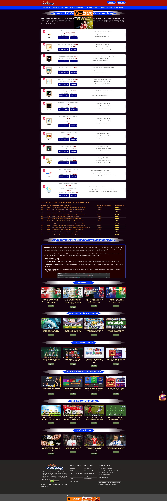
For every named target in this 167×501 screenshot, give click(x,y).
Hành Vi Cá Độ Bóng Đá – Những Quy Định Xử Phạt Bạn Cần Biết (72, 418)
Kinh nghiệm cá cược (105, 7)
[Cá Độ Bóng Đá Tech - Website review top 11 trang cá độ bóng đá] (47, 2)
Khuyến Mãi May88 (64, 37)
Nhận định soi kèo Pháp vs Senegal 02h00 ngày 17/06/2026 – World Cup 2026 (116, 301)
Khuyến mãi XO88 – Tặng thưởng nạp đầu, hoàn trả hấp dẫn (94, 389)
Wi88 (62, 158)
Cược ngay (74, 37)
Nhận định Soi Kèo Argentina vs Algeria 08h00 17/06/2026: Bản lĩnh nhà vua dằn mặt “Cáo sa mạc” (72, 301)
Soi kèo (116, 7)
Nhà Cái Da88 (62, 169)
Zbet (61, 91)
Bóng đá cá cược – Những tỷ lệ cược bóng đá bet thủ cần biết (51, 330)
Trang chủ (46, 7)
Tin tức (121, 7)
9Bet (60, 183)
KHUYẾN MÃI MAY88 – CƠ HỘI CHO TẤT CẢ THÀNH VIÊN (116, 389)
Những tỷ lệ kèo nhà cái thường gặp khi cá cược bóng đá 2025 (72, 330)
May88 (60, 102)
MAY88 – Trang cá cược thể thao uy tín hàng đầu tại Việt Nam (116, 360)
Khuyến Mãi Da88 (64, 176)
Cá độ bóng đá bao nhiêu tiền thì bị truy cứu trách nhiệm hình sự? (51, 418)
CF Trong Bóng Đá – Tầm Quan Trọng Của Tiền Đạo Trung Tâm (115, 418)
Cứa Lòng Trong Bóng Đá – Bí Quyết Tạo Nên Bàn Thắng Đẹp (94, 418)
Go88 (59, 484)
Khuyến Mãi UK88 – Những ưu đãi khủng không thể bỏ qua (73, 389)
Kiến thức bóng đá (79, 7)
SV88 (60, 56)
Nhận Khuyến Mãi (64, 49)
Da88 (50, 484)
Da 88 (42, 486)
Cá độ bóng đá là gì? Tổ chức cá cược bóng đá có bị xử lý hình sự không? (51, 448)
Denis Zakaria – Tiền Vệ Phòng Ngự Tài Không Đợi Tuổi (73, 447)
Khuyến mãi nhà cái (92, 7)
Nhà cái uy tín (69, 7)
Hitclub (47, 486)
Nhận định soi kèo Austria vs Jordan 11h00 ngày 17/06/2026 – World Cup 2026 (51, 301)
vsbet (60, 30)
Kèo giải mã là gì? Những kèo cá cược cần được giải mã (94, 330)
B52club (55, 484)
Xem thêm (51, 305)
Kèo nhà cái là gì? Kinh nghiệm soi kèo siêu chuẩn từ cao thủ (116, 330)
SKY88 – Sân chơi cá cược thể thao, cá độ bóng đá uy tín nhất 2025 (94, 361)
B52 (62, 484)
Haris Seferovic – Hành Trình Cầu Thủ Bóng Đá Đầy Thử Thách (116, 447)
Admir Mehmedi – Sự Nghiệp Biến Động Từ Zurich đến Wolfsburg (94, 448)
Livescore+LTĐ (55, 7)
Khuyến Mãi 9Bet (64, 195)
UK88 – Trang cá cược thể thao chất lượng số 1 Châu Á (51, 360)
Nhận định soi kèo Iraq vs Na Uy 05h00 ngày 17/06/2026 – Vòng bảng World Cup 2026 (94, 301)
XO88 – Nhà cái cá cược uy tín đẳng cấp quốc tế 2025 (73, 360)
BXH (62, 7)
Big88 (66, 484)
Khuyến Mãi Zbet (64, 95)
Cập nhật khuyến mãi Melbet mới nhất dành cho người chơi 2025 (51, 389)
